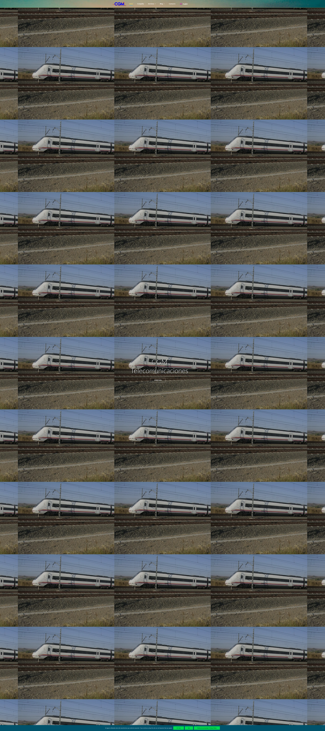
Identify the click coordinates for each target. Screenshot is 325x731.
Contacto (172, 4)
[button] (157, 380)
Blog (161, 4)
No (189, 728)
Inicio (131, 4)
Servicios (151, 4)
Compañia (140, 4)
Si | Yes (179, 728)
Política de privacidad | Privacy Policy (206, 728)
